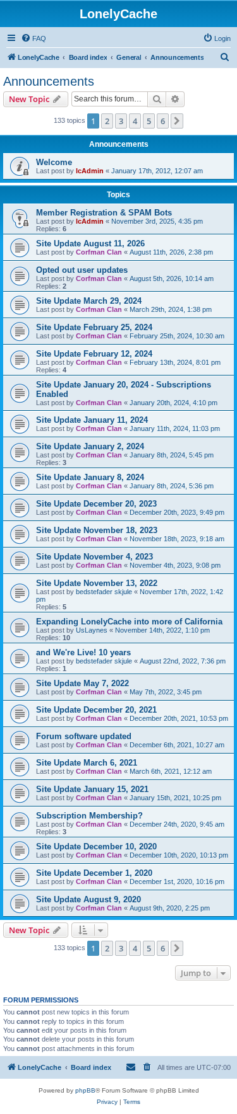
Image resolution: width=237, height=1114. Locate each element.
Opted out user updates (82, 270)
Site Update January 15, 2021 (92, 789)
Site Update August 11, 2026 (90, 243)
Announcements (48, 81)
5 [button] (149, 121)
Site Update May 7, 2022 (82, 683)
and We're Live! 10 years (83, 652)
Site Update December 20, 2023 (96, 503)
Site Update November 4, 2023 (94, 556)
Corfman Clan (99, 252)
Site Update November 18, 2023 (96, 530)
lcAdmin (90, 171)
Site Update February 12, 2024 (94, 354)
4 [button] (135, 121)
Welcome (54, 162)
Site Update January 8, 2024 (90, 477)
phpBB (85, 1090)
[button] (177, 121)
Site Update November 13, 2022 (96, 583)
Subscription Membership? (89, 815)
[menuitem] (33, 38)
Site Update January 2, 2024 (90, 446)
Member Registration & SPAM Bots (104, 212)
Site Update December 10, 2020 (96, 846)
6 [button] (163, 121)
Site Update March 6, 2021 (86, 762)
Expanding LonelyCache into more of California (129, 621)
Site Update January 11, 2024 (92, 420)
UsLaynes (91, 630)
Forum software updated (83, 736)
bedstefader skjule (104, 591)
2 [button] (107, 121)
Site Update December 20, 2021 (96, 710)
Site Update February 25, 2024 (94, 327)
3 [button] (121, 121)
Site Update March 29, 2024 (89, 301)
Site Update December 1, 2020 (94, 873)
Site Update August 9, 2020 (88, 899)
